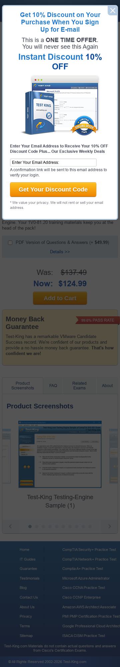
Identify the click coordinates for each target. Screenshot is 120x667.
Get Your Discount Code (53, 189)
